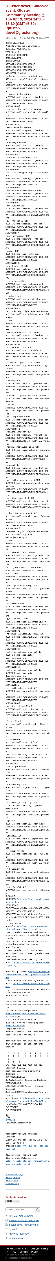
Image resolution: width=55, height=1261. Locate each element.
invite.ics (10, 1120)
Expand (13, 1229)
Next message (12, 1183)
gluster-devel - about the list (23, 1224)
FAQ (14, 1252)
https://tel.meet (15, 1026)
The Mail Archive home (21, 1216)
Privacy (34, 1252)
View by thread (13, 1177)
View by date (12, 1180)
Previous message (14, 1174)
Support (24, 1252)
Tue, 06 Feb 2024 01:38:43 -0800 (34, 38)
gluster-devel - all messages (24, 1220)
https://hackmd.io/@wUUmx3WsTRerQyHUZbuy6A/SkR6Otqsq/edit (28, 974)
